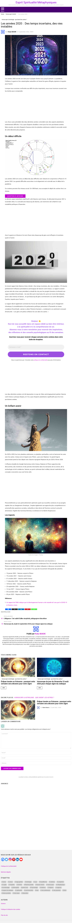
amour (11, 882)
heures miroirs (40, 884)
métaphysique (61, 884)
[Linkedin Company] (17, 859)
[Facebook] (8, 609)
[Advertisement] (36, 107)
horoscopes (51, 884)
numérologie (6, 887)
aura (36, 882)
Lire (3, 687)
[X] (15, 609)
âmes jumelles (7, 893)
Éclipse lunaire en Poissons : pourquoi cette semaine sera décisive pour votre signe (18, 682)
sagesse (59, 887)
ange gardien (19, 882)
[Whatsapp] (34, 609)
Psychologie (34, 887)
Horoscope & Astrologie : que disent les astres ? (14, 679)
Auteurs (3, 903)
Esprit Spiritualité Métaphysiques (36, 2)
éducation (25, 893)
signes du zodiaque (8, 890)
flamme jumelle (29, 884)
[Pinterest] (28, 609)
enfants (20, 884)
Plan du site (4, 915)
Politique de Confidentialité (8, 866)
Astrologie (6, 612)
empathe (12, 884)
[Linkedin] (21, 609)
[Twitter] (6, 859)
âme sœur (16, 893)
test (37, 890)
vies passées (56, 890)
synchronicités (29, 890)
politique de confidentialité (40, 360)
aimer (4, 882)
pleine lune (25, 887)
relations (43, 887)
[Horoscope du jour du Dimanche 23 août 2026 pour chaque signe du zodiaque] (54, 667)
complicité (61, 882)
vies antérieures (46, 890)
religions (51, 887)
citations (52, 882)
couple (4, 884)
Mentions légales (6, 872)
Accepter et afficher (15, 196)
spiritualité (19, 890)
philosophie (16, 887)
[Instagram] (10, 859)
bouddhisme (43, 882)
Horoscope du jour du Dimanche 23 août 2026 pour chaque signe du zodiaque (53, 682)
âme (65, 890)
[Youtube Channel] (21, 859)
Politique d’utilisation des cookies (10, 909)
